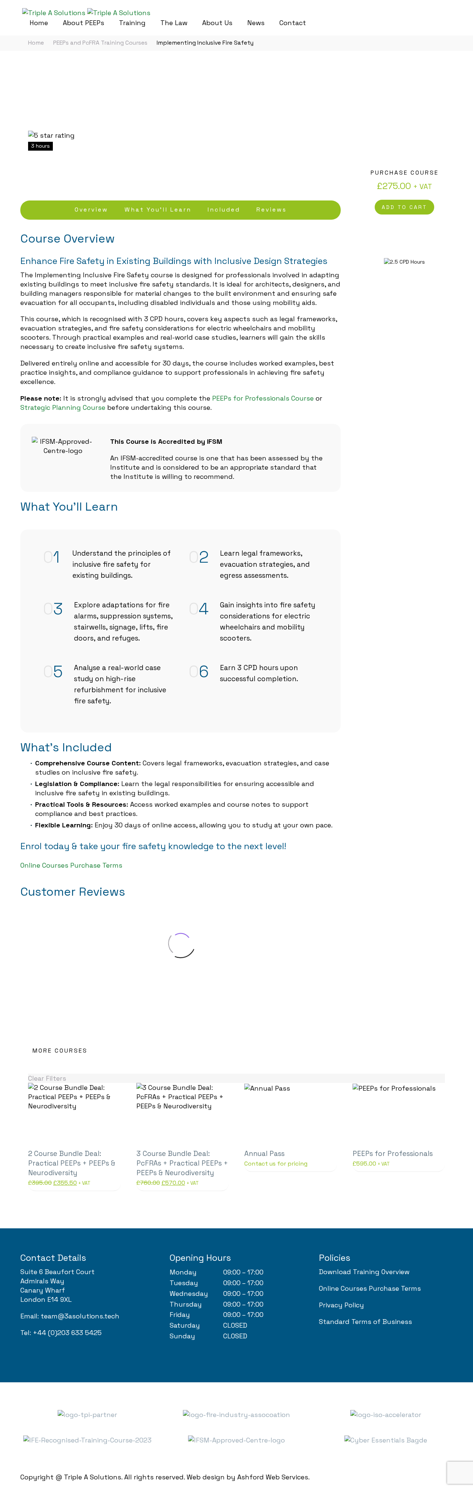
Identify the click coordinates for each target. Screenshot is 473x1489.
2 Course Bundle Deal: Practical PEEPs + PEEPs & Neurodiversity (71, 1163)
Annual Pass (264, 1153)
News (256, 22)
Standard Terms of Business (365, 1321)
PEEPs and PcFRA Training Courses (100, 43)
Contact (292, 22)
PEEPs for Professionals (393, 1153)
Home (39, 22)
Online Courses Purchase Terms (71, 865)
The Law (173, 22)
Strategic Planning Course (62, 407)
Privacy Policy (341, 1305)
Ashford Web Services (272, 1477)
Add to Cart (404, 207)
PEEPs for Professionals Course (263, 398)
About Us (217, 22)
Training (132, 22)
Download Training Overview (364, 1271)
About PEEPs (83, 22)
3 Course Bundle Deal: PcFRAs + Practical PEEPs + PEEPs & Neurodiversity (182, 1163)
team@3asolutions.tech (80, 1316)
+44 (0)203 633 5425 (67, 1332)
